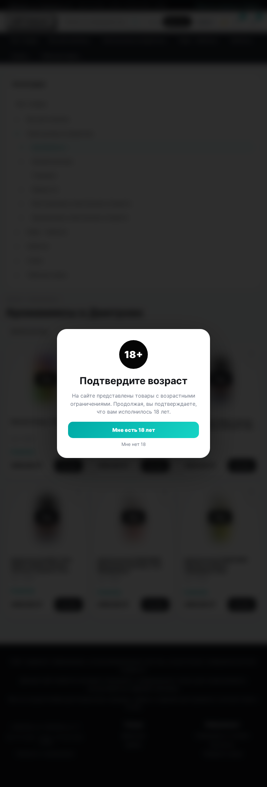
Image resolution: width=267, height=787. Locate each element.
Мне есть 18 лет (133, 430)
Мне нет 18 (133, 444)
